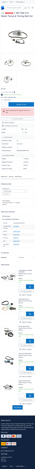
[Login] (32, 7)
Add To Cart (22, 104)
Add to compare (9, 122)
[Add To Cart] (30, 286)
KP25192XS (16, 234)
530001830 (16, 244)
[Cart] (25, 7)
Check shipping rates (10, 97)
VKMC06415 (16, 241)
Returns (3, 459)
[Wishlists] (29, 7)
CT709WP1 (16, 226)
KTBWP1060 (16, 231)
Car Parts (3, 461)
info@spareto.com (8, 451)
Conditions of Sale (6, 457)
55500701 (16, 238)
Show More (17, 407)
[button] (5, 1)
